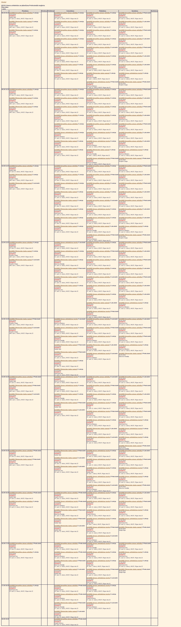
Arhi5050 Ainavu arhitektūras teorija (66, 56)
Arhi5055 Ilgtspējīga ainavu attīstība (21, 13)
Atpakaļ (3, 2)
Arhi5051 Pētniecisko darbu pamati (20, 21)
